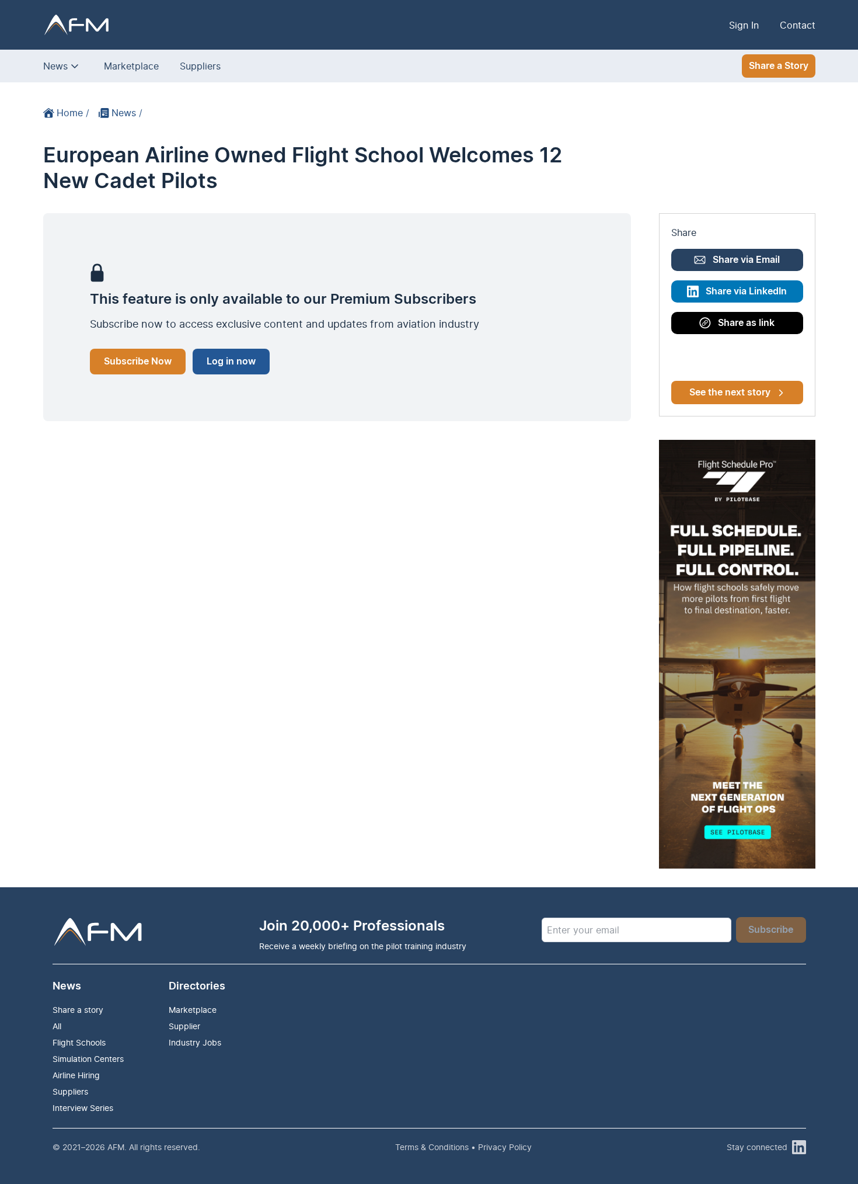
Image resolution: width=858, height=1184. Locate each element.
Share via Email (746, 260)
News (55, 66)
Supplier (184, 1026)
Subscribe (770, 930)
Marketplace (131, 66)
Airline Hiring (76, 1075)
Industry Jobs (195, 1042)
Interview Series (83, 1108)
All (57, 1026)
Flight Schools (79, 1042)
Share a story (78, 1010)
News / (126, 113)
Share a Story (778, 66)
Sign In (744, 25)
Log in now (231, 361)
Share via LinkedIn (746, 291)
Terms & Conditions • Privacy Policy (463, 1147)
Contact (797, 25)
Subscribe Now (138, 361)
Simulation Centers (88, 1059)
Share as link (746, 323)
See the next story (729, 392)
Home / (73, 113)
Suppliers (200, 66)
